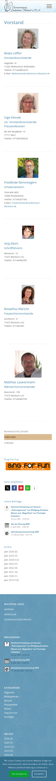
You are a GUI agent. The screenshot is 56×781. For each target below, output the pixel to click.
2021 (11, 571)
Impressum (10, 614)
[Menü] (48, 6)
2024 (11, 559)
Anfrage (9, 609)
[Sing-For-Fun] (28, 466)
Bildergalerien (11, 696)
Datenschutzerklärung (17, 619)
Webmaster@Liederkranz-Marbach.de (31, 73)
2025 (11, 555)
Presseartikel (10, 704)
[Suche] (41, 6)
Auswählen (39, 774)
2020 (11, 575)
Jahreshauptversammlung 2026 (25, 532)
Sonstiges (9, 716)
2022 (11, 567)
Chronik (9, 442)
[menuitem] (41, 6)
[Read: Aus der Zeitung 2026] (7, 525)
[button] (7, 488)
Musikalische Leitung (16, 431)
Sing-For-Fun (10, 712)
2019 (11, 580)
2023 (11, 563)
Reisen (7, 708)
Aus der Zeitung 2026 (20, 524)
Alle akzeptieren (19, 774)
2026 (11, 551)
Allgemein (9, 692)
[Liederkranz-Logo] (23, 6)
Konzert (8, 700)
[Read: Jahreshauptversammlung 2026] (7, 533)
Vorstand (10, 437)
